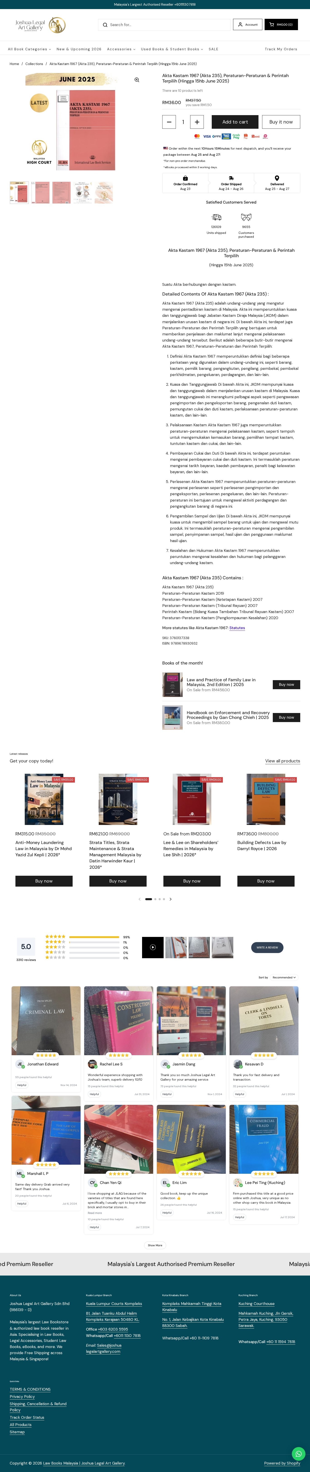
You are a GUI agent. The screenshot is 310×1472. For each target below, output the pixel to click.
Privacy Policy (22, 1396)
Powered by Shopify (282, 1463)
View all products (282, 761)
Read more (95, 1213)
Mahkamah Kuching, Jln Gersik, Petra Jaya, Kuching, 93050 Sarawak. (266, 1319)
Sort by (263, 977)
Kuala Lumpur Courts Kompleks (114, 1303)
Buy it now (281, 122)
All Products (21, 1424)
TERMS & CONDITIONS (30, 1389)
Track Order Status (27, 1417)
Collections (34, 64)
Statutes (237, 627)
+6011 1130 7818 (127, 1335)
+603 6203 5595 (113, 1329)
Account (251, 25)
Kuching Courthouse (257, 1303)
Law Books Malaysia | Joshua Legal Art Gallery (84, 1463)
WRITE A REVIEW (267, 947)
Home (14, 64)
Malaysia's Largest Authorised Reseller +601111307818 (155, 4)
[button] (281, 24)
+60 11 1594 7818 (280, 1341)
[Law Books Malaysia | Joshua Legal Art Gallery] (40, 25)
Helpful (21, 1085)
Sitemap (17, 1431)
